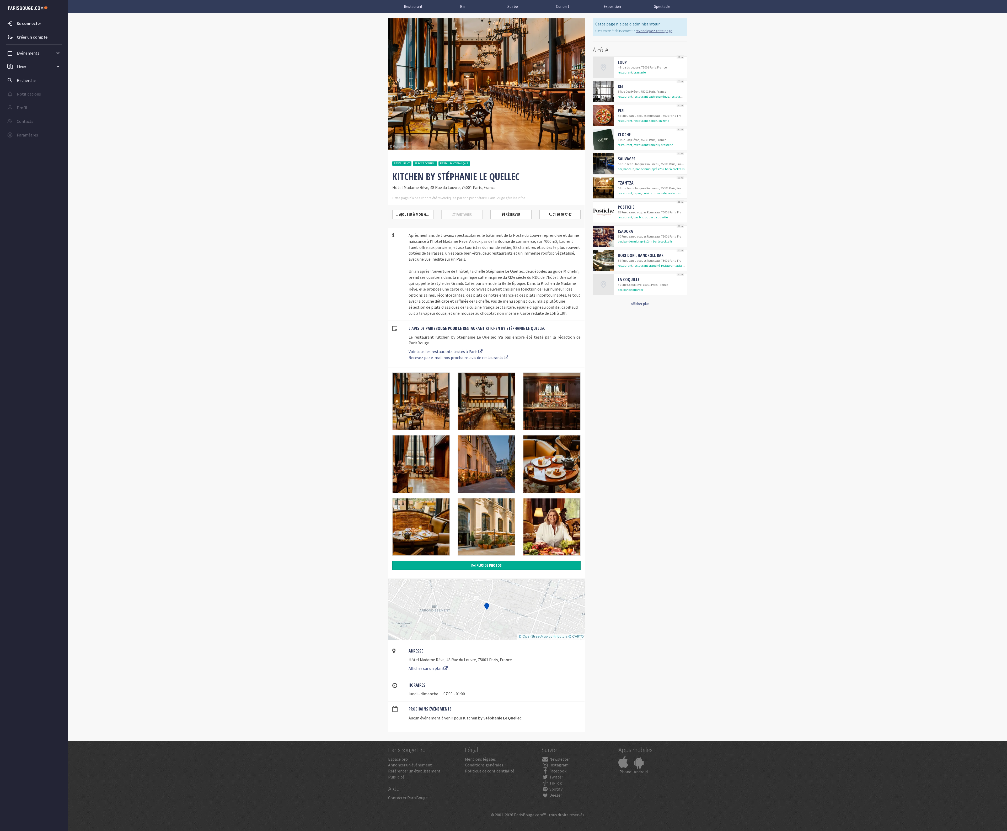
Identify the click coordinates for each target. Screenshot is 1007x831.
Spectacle (662, 6)
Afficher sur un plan (426, 668)
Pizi (621, 110)
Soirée (512, 6)
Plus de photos (488, 565)
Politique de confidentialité (489, 771)
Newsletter (559, 759)
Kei (620, 86)
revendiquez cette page (654, 31)
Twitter (556, 777)
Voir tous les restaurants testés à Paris (443, 351)
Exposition (612, 6)
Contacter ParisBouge (408, 797)
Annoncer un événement (410, 764)
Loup (622, 62)
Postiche (626, 207)
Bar (463, 6)
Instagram (559, 764)
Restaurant (413, 6)
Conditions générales (484, 764)
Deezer (555, 795)
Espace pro (398, 759)
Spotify (556, 789)
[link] (640, 67)
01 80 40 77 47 (561, 214)
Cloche (624, 135)
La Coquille (629, 279)
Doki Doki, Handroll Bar (640, 255)
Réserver (512, 214)
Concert (562, 6)
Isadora (625, 231)
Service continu (425, 163)
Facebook (557, 771)
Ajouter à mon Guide (415, 214)
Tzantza (626, 183)
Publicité (396, 777)
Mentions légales (480, 759)
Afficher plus (640, 304)
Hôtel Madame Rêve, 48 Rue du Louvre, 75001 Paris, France (460, 659)
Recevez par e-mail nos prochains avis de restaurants (456, 357)
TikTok (555, 783)
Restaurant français (454, 163)
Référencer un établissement (414, 771)
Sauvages (626, 159)
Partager (464, 214)
